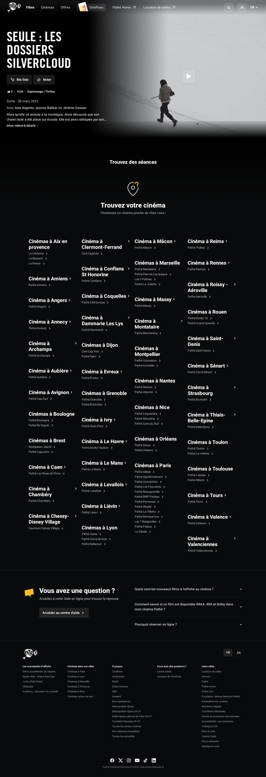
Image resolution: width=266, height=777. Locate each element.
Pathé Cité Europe (93, 302)
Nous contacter (210, 741)
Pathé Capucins (39, 452)
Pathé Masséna (145, 419)
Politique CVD (209, 726)
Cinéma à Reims (206, 241)
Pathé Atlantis (144, 392)
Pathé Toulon (196, 448)
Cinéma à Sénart (206, 366)
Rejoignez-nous (210, 746)
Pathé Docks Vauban (95, 448)
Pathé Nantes (144, 387)
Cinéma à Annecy (48, 322)
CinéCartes (118, 676)
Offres (65, 7)
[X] (120, 760)
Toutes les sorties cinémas (126, 726)
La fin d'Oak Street (32, 681)
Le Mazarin (36, 258)
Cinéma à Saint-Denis (205, 341)
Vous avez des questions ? (172, 666)
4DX (114, 691)
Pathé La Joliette (146, 284)
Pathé (205, 681)
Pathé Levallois (92, 491)
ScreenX (116, 696)
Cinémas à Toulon (208, 442)
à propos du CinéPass (169, 676)
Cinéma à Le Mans (102, 463)
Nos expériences (121, 701)
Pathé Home (122, 7)
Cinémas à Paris (153, 466)
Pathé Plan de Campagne (151, 274)
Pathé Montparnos (147, 516)
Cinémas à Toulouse (210, 469)
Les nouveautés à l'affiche (37, 666)
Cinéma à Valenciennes (202, 541)
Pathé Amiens (38, 285)
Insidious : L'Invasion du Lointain (40, 691)
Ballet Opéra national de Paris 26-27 (132, 716)
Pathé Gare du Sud (147, 423)
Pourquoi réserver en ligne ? (156, 624)
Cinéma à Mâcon (153, 241)
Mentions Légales (211, 706)
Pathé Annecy (38, 328)
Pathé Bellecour (92, 544)
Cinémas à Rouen (207, 312)
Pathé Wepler (143, 507)
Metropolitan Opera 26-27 (126, 711)
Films (30, 7)
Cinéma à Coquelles (104, 296)
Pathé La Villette (145, 511)
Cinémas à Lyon (99, 528)
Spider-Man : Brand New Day (38, 676)
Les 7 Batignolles (146, 521)
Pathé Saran (143, 445)
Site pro (206, 676)
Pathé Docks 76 (198, 318)
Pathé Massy (143, 306)
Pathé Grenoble (92, 399)
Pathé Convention (146, 482)
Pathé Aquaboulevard (149, 477)
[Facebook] (112, 760)
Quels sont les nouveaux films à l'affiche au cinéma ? (174, 589)
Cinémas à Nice (152, 407)
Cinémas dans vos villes (81, 666)
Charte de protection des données (220, 716)
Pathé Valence (197, 523)
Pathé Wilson (196, 480)
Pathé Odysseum (146, 360)
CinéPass (96, 7)
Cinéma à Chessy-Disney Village (49, 519)
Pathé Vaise (90, 534)
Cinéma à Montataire (147, 324)
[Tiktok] (145, 760)
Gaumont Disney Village (44, 528)
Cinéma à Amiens (48, 279)
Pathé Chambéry (40, 501)
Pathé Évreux (90, 378)
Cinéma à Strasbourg (200, 390)
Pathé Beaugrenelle (147, 492)
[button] (229, 7)
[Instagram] (128, 760)
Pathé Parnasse (145, 502)
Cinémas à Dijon (100, 345)
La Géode (141, 531)
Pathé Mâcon (144, 248)
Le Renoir (35, 263)
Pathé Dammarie (93, 330)
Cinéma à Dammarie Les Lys (102, 321)
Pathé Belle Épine (199, 427)
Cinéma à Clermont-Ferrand (102, 244)
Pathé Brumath (198, 399)
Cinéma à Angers (48, 300)
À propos (117, 666)
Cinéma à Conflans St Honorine (103, 272)
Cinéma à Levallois (103, 485)
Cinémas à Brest (47, 441)
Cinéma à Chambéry (40, 492)
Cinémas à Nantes (155, 381)
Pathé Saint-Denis (199, 350)
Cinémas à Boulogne (52, 414)
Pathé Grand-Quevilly (202, 323)
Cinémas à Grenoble (104, 393)
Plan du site (208, 731)
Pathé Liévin (90, 512)
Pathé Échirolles (92, 404)
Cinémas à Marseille (157, 263)
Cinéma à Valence (208, 517)
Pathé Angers (38, 306)
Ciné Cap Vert (91, 351)
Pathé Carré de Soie (94, 539)
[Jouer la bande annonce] (189, 76)
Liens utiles (208, 666)
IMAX (115, 681)
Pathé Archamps (40, 355)
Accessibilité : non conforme (217, 721)
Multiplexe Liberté (40, 447)
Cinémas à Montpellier (147, 351)
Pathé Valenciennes (201, 551)
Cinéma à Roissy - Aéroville (208, 287)
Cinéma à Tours (205, 495)
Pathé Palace (143, 526)
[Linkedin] (153, 760)
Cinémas (47, 7)
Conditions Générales (213, 711)
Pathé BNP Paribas (147, 497)
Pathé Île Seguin (39, 425)
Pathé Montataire (146, 333)
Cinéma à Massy (153, 300)
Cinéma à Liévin (99, 506)
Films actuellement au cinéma (39, 671)
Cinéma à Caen (45, 467)
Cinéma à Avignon (49, 393)
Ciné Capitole (90, 253)
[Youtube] (137, 760)
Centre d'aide (164, 671)
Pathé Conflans (92, 281)
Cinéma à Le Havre (103, 442)
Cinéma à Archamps (40, 346)
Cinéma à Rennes (207, 263)
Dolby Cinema (120, 686)
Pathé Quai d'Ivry (93, 426)
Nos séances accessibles (126, 731)
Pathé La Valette (199, 453)
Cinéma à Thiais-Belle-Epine (206, 418)
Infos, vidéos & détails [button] (21, 126)
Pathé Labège (197, 475)
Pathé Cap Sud (38, 399)
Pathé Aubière (38, 377)
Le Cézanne (36, 253)
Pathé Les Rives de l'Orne (45, 473)
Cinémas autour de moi (80, 696)
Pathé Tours (196, 502)
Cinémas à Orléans (156, 439)
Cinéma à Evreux (100, 372)
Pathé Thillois (197, 248)
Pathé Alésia (143, 472)
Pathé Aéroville (197, 296)
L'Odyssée (28, 686)
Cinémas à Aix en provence (48, 244)
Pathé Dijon (89, 356)
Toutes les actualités (123, 736)
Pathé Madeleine (146, 269)
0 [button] (11, 92)
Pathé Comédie (145, 365)
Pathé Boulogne (39, 420)
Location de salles (157, 7)
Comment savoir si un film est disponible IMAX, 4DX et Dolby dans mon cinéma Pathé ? (184, 607)
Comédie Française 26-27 (126, 721)
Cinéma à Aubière (48, 371)
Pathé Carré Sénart (200, 372)
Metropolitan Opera (123, 706)
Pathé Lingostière (146, 414)
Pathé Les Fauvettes (148, 487)
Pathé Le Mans (92, 469)
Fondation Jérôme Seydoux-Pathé (221, 696)
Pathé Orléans (144, 450)
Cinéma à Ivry (97, 420)
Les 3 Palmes (143, 279)
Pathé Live (207, 691)
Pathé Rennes (197, 269)
